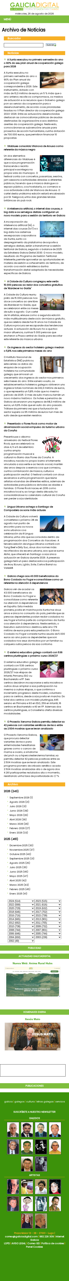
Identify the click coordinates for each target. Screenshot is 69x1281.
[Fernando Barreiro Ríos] (27, 1154)
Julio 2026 (16, 806)
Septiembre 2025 (20, 858)
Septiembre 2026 (20, 797)
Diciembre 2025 (19, 845)
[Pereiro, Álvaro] (55, 1211)
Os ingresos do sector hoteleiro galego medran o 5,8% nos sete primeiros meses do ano (34, 349)
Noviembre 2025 (19, 849)
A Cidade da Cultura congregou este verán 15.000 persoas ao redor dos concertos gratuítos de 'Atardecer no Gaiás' (33, 285)
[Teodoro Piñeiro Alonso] (27, 1171)
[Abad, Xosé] (41, 1194)
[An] (27, 1211)
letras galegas (45, 1101)
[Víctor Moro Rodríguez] (13, 1154)
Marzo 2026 (16, 823)
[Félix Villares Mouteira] (13, 1137)
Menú (7, 19)
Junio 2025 (16, 871)
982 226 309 (46, 1236)
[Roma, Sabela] (27, 1194)
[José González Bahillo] (55, 1137)
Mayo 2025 (16, 876)
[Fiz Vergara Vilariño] (41, 1171)
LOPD (7, 1243)
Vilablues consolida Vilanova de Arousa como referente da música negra (33, 147)
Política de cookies (52, 1243)
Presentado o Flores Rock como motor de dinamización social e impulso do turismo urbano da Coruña (34, 427)
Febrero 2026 (17, 828)
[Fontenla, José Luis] (13, 1194)
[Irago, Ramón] (13, 1211)
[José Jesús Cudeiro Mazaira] (41, 1137)
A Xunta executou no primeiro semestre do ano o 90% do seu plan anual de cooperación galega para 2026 (33, 63)
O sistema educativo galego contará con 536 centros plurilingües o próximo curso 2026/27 (33, 654)
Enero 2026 (16, 832)
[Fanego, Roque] (41, 1211)
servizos (60, 1101)
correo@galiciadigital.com (21, 1236)
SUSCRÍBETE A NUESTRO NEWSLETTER (34, 1111)
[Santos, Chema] (41, 1228)
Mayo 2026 (16, 815)
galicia (8, 1101)
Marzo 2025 (16, 884)
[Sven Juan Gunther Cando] (27, 1137)
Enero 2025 (16, 893)
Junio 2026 (16, 810)
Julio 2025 (16, 867)
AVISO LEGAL (19, 1243)
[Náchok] (41, 1154)
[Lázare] (27, 1228)
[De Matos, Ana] (55, 1194)
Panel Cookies (34, 1246)
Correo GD (33, 1243)
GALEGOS (34, 1118)
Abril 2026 (15, 819)
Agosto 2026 (17, 802)
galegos (19, 1101)
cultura (30, 1101)
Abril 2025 (15, 880)
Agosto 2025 (17, 863)
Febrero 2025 (17, 889)
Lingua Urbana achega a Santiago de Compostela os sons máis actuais (28, 508)
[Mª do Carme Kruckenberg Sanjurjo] (55, 1154)
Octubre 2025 (17, 854)
